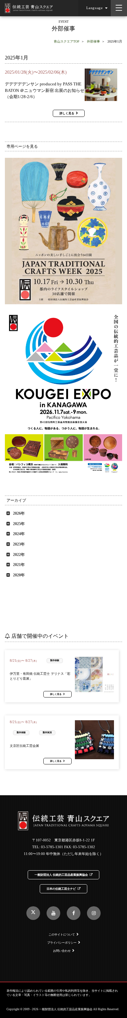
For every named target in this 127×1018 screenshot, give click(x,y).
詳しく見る (67, 113)
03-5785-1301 (52, 847)
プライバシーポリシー (62, 942)
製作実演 (47, 732)
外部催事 (93, 41)
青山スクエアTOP (66, 41)
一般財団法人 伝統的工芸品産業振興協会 (61, 874)
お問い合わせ (62, 950)
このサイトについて (62, 934)
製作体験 (54, 660)
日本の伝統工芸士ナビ (61, 888)
